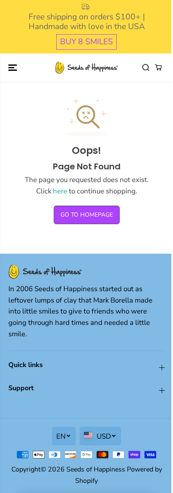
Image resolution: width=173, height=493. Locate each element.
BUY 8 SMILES (86, 41)
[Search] (145, 67)
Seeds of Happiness (95, 469)
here (60, 191)
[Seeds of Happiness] (86, 67)
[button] (13, 68)
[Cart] (158, 67)
